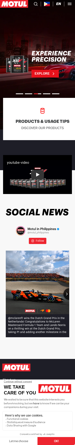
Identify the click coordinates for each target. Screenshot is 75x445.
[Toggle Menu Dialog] (69, 4)
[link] (37, 64)
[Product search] (36, 4)
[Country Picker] (47, 4)
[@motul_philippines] (20, 231)
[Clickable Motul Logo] (14, 4)
